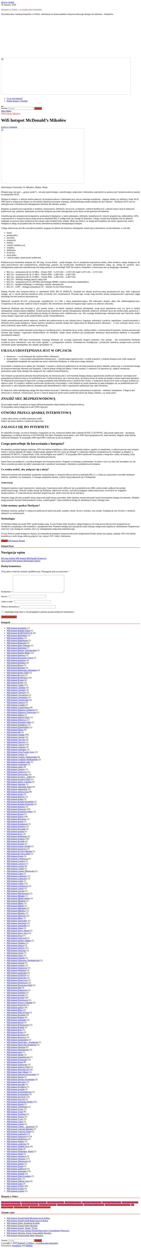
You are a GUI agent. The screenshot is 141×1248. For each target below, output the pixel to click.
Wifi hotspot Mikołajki (16, 908)
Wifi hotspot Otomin (15, 963)
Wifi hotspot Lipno (15, 873)
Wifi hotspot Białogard (16, 643)
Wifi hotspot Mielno (15, 906)
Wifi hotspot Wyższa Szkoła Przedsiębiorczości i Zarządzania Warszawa (38, 1230)
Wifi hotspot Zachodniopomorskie (117, 1205)
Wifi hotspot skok (14, 1052)
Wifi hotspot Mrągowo (16, 916)
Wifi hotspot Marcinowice (18, 893)
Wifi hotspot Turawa (15, 1116)
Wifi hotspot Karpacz (16, 806)
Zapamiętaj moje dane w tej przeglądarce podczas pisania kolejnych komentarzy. (39, 612)
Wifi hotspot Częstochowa (18, 707)
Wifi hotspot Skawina (16, 1047)
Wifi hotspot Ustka (15, 1121)
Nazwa (5, 596)
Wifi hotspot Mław (15, 918)
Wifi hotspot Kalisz (15, 799)
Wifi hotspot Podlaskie (29, 1205)
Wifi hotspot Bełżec (15, 638)
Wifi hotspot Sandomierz (17, 1040)
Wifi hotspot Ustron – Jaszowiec (21, 1126)
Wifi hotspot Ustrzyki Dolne (19, 1131)
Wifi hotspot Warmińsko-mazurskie (70, 1205)
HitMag (29, 1245)
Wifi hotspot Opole (15, 953)
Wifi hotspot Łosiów (15, 1191)
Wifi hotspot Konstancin (17, 824)
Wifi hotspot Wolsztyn (16, 1156)
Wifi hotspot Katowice (16, 809)
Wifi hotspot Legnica (16, 861)
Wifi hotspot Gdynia (15, 737)
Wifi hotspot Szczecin (16, 1097)
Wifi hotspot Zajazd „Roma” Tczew (22, 1228)
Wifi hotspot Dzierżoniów (18, 727)
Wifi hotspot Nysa (14, 935)
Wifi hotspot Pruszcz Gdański (19, 1002)
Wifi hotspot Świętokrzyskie (40, 1207)
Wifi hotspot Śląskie (16, 541)
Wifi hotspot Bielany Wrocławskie (21, 650)
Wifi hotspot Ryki (14, 1030)
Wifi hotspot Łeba (14, 1183)
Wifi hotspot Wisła (15, 1149)
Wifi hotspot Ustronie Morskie (20, 1129)
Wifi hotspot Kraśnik (16, 841)
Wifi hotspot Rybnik (15, 1027)
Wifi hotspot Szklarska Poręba (20, 1102)
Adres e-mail (7, 601)
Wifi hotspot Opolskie (130, 1202)
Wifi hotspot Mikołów (10, 113)
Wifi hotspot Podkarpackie (11, 1205)
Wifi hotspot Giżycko (16, 739)
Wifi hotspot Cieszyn (16, 702)
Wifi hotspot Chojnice (16, 690)
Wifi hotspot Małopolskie (111, 1202)
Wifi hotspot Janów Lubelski (19, 782)
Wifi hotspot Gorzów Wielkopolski (22, 757)
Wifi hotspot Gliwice (16, 744)
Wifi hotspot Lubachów (17, 876)
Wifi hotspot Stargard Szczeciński (21, 1074)
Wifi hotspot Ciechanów (17, 697)
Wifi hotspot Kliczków (16, 819)
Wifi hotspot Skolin (15, 1054)
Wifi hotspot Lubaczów (17, 878)
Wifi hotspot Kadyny (16, 796)
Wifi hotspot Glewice (16, 742)
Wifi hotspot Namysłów (17, 920)
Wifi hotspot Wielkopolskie (94, 1205)
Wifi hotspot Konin (15, 821)
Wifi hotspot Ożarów (16, 965)
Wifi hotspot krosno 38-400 (18, 846)
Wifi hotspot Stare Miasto (18, 1072)
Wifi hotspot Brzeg (15, 665)
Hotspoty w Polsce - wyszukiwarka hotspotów (38, 1243)
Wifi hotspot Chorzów (16, 692)
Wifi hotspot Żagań (15, 1166)
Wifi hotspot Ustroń (15, 1124)
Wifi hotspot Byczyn (16, 675)
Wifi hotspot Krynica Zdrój (18, 854)
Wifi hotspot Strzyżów (16, 1082)
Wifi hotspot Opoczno (16, 950)
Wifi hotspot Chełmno (16, 687)
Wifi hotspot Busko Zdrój (18, 672)
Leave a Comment (9, 127)
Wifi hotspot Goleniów (16, 749)
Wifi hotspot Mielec (15, 903)
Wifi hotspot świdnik (16, 1089)
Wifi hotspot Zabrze (15, 1164)
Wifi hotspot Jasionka (16, 784)
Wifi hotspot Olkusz (15, 945)
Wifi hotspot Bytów (15, 682)
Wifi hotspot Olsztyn (16, 948)
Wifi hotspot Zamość (16, 1173)
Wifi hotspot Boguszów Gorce (20, 658)
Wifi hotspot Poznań (15, 997)
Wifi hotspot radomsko (16, 1020)
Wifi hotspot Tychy (15, 1119)
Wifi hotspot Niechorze (17, 923)
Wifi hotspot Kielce (15, 816)
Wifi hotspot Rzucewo (16, 1037)
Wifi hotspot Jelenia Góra (18, 792)
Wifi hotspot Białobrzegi (17, 640)
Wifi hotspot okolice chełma (19, 940)
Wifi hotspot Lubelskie (55, 1202)
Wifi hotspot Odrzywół (17, 938)
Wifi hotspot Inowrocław (17, 774)
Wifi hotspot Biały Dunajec (18, 645)
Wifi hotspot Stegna (15, 1077)
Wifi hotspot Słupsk (15, 1104)
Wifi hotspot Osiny (15, 955)
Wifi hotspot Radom (15, 1017)
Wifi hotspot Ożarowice (17, 968)
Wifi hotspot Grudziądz (17, 764)
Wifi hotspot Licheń (15, 868)
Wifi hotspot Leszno (15, 866)
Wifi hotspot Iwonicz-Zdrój (18, 779)
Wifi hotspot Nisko (15, 928)
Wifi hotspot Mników (16, 913)
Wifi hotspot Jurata (15, 794)
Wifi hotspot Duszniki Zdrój (19, 722)
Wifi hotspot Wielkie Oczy (18, 1146)
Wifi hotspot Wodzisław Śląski (20, 1151)
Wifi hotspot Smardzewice (18, 1057)
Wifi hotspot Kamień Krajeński (20, 801)
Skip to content (7, 2)
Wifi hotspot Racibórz (16, 1015)
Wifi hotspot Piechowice (17, 983)
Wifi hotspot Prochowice (17, 1000)
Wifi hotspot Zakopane (16, 1171)
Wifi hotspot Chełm (15, 685)
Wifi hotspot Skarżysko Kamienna (21, 1045)
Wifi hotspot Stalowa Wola (18, 1067)
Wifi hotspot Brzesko (16, 668)
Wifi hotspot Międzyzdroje (18, 898)
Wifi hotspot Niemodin (16, 925)
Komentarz (6, 591)
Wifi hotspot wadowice (17, 1134)
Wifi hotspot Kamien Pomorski (20, 804)
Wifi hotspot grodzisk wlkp (18, 762)
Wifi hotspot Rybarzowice (18, 1025)
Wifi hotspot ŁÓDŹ (15, 1186)
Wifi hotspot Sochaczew (17, 1059)
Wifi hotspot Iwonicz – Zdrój (19, 777)
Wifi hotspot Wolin (15, 1154)
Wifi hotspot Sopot (15, 1062)
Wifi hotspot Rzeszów (16, 1035)
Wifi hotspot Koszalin (16, 829)
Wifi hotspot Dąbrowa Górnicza (20, 710)
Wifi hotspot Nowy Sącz (17, 933)
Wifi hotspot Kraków (16, 839)
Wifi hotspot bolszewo (16, 660)
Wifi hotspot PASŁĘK (16, 975)
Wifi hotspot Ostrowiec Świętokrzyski (23, 960)
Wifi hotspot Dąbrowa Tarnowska (21, 712)
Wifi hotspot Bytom (15, 680)
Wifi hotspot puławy (15, 1007)
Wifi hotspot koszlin (15, 831)
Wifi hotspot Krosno (15, 844)
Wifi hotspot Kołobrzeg (17, 836)
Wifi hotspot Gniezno (16, 747)
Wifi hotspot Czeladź (16, 705)
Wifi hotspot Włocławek (17, 1161)
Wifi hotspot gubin (15, 767)
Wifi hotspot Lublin (15, 883)
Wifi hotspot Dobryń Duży (18, 717)
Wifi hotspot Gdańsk (16, 734)
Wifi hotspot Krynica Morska (19, 851)
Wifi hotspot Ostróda (16, 958)
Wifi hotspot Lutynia (16, 891)
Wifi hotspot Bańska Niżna (18, 630)
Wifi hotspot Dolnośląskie (11, 1202)
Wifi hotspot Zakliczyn (16, 1169)
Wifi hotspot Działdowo (17, 725)
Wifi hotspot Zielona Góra (18, 1181)
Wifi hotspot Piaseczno (16, 978)
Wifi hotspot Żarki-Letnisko (19, 1176)
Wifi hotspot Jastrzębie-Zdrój (19, 787)
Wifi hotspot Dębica (15, 715)
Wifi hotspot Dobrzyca (16, 720)
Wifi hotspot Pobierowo (17, 990)
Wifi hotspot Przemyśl (16, 1005)
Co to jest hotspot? (15, 98)
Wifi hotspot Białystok (16, 648)
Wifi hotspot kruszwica (17, 849)
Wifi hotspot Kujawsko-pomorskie (34, 1202)
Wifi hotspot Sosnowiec (17, 1064)
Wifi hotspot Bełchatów (17, 635)
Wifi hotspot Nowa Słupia (18, 930)
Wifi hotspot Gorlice (15, 754)
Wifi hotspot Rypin (15, 1032)
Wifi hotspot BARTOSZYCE (19, 633)
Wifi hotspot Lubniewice (17, 886)
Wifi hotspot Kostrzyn (16, 826)
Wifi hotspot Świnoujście (17, 1094)
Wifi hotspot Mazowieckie (92, 1202)
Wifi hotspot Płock (15, 1010)
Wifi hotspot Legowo (16, 863)
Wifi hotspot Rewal (15, 1022)
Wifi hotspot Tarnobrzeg (17, 1107)
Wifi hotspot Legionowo (17, 858)
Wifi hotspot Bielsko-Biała (18, 653)
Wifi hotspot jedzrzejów (17, 789)
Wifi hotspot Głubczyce (17, 772)
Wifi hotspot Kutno (15, 856)
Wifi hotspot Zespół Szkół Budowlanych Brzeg (27, 1220)
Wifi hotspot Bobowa (16, 655)
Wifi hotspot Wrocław (16, 1159)
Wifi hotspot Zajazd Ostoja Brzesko (22, 1225)
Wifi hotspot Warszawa (17, 1136)
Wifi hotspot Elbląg (15, 730)
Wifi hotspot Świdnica (16, 1087)
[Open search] (2, 106)
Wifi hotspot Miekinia (16, 901)
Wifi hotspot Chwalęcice (17, 695)
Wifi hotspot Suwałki (16, 1084)
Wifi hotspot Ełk (14, 732)
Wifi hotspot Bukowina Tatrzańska (22, 670)
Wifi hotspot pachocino (17, 973)
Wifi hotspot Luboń (15, 888)
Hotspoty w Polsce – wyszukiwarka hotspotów (21, 9)
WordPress (16, 1245)
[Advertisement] (70, 37)
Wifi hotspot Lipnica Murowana (20, 871)
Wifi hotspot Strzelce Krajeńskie (21, 1079)
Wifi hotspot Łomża (15, 1188)
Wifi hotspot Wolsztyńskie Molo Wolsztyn (25, 1235)
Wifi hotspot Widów (15, 1141)
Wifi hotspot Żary (14, 1178)
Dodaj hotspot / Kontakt (17, 101)
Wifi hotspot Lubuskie (73, 1202)
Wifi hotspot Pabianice (16, 970)
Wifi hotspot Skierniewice (18, 1049)
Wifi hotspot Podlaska (16, 992)
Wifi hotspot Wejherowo (17, 1139)
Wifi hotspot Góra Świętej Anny (21, 752)
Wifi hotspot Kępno (15, 814)
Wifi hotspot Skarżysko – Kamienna (22, 1042)
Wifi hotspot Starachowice (18, 1069)
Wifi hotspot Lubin (15, 881)
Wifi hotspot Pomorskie (47, 1205)
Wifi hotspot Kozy (15, 834)
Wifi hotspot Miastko (16, 896)
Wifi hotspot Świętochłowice (19, 1092)
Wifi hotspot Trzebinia (16, 1114)
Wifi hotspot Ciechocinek (18, 700)
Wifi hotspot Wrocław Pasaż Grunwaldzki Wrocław (29, 1233)
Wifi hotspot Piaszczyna (17, 980)
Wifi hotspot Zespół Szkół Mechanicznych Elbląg (28, 1218)
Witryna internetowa (10, 606)
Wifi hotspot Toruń (15, 1111)
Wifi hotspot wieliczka (16, 1144)
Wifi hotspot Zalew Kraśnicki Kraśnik (23, 1223)
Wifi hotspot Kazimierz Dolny (20, 811)
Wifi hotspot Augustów (17, 628)
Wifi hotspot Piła (14, 987)
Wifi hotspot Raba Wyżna (18, 1012)
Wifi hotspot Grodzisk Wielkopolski (22, 759)
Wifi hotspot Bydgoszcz (17, 677)
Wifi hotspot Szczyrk (16, 1099)
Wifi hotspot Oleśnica (16, 943)
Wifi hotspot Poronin (16, 995)
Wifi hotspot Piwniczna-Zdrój (19, 985)
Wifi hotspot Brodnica (16, 663)
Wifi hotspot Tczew (15, 1109)
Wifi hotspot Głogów (16, 769)
